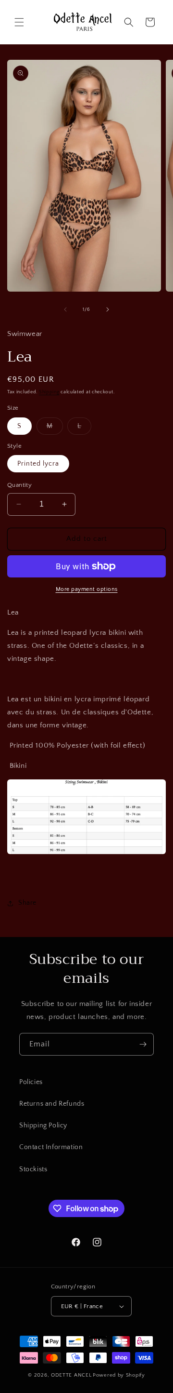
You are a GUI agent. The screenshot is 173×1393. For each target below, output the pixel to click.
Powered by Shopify (119, 1375)
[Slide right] (107, 309)
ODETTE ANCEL (71, 1375)
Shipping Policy (43, 1125)
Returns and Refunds (51, 1104)
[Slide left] (65, 309)
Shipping (49, 392)
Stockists (33, 1169)
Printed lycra (38, 464)
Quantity (19, 485)
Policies (31, 1082)
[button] (19, 22)
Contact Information (51, 1147)
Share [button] (27, 903)
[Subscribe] (142, 1044)
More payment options (87, 589)
